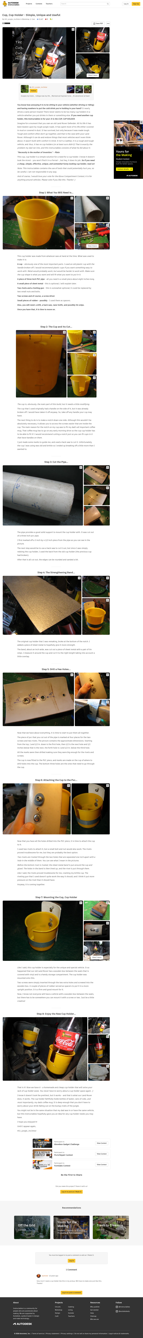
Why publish (95, 1307)
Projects (29, 4)
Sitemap (93, 1316)
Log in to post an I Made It (71, 1192)
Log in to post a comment (71, 1292)
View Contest (102, 1143)
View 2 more (92, 75)
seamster (45, 1276)
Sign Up (136, 4)
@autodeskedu (124, 1311)
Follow (33, 91)
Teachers (49, 4)
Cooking (71, 1307)
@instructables (124, 1307)
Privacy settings (67, 1333)
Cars (33, 19)
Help (92, 1313)
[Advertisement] (128, 149)
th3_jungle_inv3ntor (12, 19)
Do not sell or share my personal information (90, 1333)
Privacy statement (52, 1333)
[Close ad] (141, 122)
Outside (71, 1313)
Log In (126, 4)
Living (70, 1310)
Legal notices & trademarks (119, 1333)
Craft (56, 1316)
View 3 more (96, 957)
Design (57, 1313)
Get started (94, 1310)
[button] (108, 23)
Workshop (25, 19)
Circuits (58, 1307)
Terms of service (38, 1333)
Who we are (94, 1319)
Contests (39, 4)
